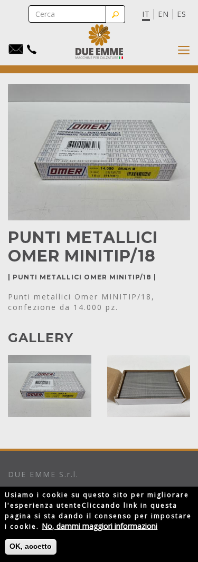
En (163, 14)
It (146, 14)
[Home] (99, 41)
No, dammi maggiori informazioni (99, 526)
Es (181, 14)
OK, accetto (31, 546)
